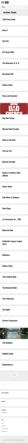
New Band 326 (7, 74)
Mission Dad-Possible (10, 129)
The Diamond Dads (9, 287)
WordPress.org (4, 431)
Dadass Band (7, 265)
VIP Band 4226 (8, 52)
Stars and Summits (9, 95)
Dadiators (6, 254)
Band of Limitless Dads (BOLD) (11, 174)
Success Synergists (10, 320)
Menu (3, 7)
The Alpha (6, 309)
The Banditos (7, 342)
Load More (14, 375)
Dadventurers (7, 364)
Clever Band (7, 186)
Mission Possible (8, 161)
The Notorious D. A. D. (10, 63)
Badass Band (7, 84)
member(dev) (22, 440)
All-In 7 (5, 30)
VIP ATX (5, 41)
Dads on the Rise (8, 139)
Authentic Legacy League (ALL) (12, 242)
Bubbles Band (7, 353)
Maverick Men (7, 230)
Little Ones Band (8, 19)
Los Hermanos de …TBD (11, 219)
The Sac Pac (7, 150)
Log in (2, 423)
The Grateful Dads (9, 276)
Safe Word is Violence (10, 197)
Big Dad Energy (8, 118)
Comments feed (4, 428)
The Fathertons (8, 298)
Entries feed (3, 426)
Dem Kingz (6, 208)
